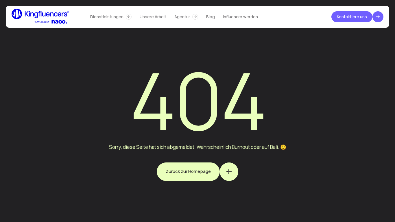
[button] (111, 17)
